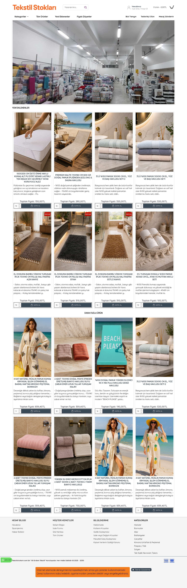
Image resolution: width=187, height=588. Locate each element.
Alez (136, 532)
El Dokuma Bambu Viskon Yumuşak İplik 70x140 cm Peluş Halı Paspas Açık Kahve (32, 277)
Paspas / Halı (140, 546)
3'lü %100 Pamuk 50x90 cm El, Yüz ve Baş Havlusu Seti (154, 177)
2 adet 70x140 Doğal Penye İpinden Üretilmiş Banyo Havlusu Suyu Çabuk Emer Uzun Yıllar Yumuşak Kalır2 (32, 482)
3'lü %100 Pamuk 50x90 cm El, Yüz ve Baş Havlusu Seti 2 (114, 177)
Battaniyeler (139, 535)
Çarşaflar (138, 539)
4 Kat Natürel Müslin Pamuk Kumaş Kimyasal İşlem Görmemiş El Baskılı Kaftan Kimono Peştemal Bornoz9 (32, 383)
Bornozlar (138, 528)
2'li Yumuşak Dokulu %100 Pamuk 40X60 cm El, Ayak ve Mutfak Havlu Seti (154, 277)
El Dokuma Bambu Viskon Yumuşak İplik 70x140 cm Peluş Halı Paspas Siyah (73, 277)
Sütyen (137, 549)
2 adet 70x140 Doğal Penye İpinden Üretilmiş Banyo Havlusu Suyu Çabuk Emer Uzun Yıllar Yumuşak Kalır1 (73, 383)
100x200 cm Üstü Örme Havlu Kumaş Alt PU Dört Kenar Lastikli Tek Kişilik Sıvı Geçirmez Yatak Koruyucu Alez (32, 177)
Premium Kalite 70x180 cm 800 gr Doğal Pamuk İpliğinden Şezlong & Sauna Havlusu (73, 178)
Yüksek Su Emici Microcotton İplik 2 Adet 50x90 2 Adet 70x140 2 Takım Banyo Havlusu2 (73, 482)
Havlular (137, 525)
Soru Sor (8, 560)
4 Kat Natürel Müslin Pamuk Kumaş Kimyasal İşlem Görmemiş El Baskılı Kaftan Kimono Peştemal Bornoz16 (154, 482)
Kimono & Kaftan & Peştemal (147, 542)
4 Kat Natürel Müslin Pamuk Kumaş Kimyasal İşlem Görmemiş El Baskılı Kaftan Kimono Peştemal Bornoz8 (113, 482)
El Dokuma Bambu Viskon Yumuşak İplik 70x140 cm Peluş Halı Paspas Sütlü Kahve (114, 277)
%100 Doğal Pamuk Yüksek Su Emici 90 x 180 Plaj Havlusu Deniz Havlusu (113, 383)
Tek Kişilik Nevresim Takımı (145, 553)
